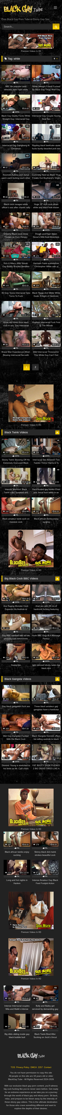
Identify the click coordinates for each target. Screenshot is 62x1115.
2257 (40, 1067)
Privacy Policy (22, 1067)
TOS (13, 1067)
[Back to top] (52, 1106)
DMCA (34, 1067)
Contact (47, 1067)
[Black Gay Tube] (25, 9)
